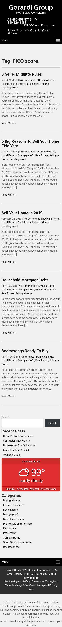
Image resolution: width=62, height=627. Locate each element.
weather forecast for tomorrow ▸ (31, 488)
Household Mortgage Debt (25, 280)
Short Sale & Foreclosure (17, 542)
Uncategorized (10, 87)
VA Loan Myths (11, 454)
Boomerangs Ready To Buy (25, 351)
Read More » (9, 123)
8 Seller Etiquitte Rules (22, 74)
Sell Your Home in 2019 (22, 213)
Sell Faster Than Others (16, 440)
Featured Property (13, 505)
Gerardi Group (31, 7)
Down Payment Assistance (18, 436)
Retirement (9, 533)
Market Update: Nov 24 (16, 450)
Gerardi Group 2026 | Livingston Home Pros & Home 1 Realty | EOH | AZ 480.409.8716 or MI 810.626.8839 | (31, 578)
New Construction (45, 289)
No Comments (27, 80)
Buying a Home (46, 80)
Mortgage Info (26, 155)
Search (5, 417)
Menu (5, 40)
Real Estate (24, 83)
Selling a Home (40, 83)
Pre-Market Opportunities (17, 523)
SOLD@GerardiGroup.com (39, 25)
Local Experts (9, 83)
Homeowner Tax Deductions (19, 445)
